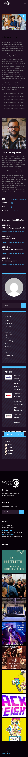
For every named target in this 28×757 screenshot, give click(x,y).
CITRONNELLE (6, 754)
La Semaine (8, 332)
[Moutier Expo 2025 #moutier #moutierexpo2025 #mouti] (14, 681)
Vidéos (7, 358)
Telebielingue (9, 355)
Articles (7, 320)
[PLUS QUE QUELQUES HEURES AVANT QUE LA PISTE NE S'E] (14, 657)
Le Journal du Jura (10, 335)
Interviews (8, 326)
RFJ (5, 350)
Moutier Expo (9, 344)
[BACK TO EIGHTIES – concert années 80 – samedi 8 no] (14, 705)
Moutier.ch (8, 347)
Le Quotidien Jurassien (11, 341)
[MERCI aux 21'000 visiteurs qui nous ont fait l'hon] (14, 585)
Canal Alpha (8, 323)
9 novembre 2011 (18, 393)
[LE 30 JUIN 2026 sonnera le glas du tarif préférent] (14, 561)
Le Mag (7, 338)
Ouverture (15, 34)
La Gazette (8, 329)
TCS (6, 353)
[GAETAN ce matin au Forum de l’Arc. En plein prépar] (14, 609)
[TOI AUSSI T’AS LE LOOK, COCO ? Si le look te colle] (14, 633)
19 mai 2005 (17, 375)
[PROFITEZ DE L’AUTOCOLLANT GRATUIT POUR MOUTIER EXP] (14, 729)
